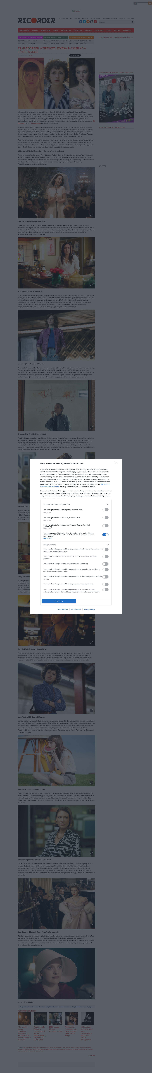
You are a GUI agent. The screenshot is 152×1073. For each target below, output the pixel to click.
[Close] (117, 463)
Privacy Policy (89, 609)
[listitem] (76, 504)
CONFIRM (59, 601)
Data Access (76, 609)
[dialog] (76, 536)
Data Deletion (62, 609)
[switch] (105, 509)
